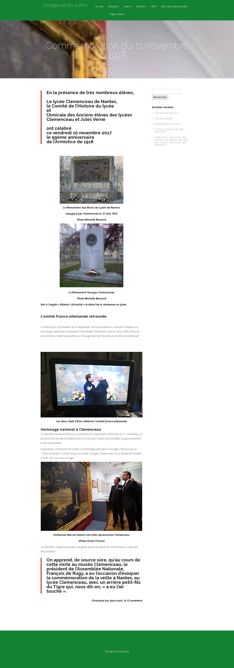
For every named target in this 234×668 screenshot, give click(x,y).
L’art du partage (163, 118)
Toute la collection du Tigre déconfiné (169, 130)
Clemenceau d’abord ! (166, 113)
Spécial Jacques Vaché (167, 124)
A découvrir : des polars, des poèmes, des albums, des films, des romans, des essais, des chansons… (171, 141)
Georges (113, 6)
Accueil (99, 6)
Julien (127, 6)
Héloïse (140, 6)
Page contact (117, 14)
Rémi (154, 6)
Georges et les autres (65, 5)
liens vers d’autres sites (174, 6)
